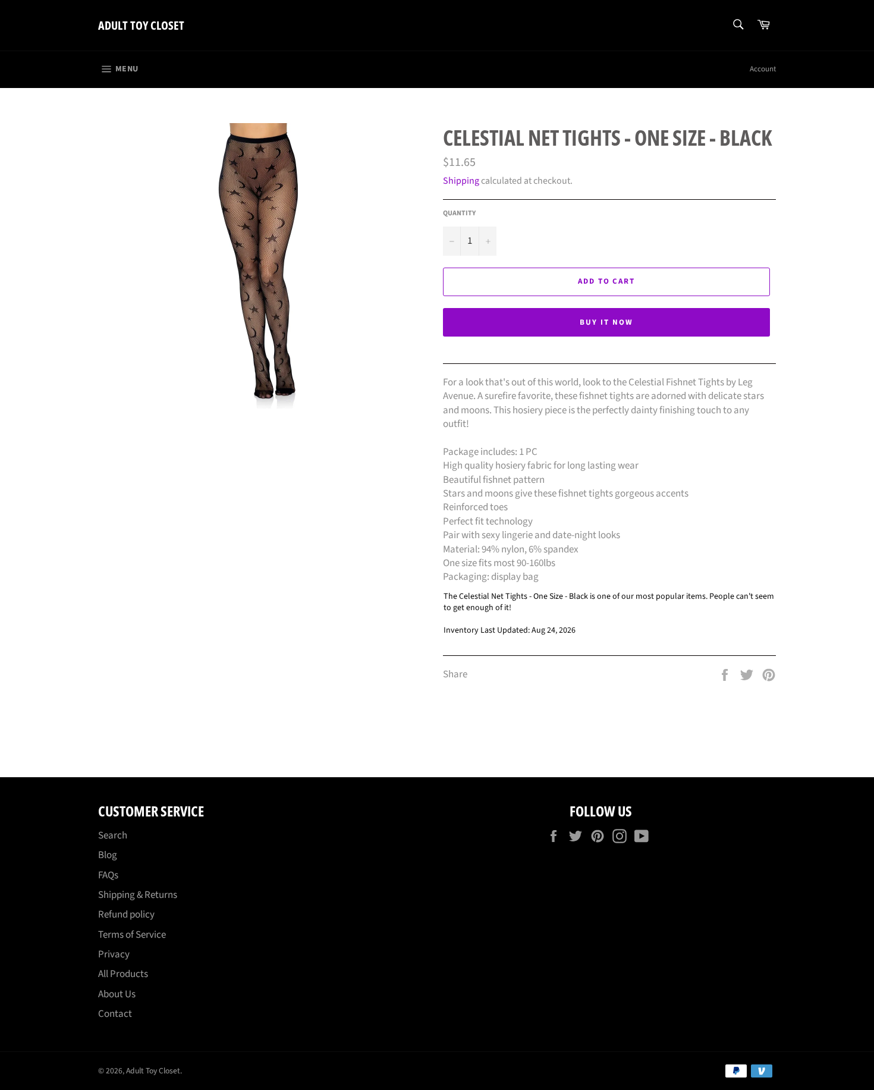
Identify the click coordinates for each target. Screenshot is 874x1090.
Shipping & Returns (137, 895)
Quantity (459, 213)
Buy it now (606, 322)
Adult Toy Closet (141, 25)
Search (112, 835)
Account (763, 69)
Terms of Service (132, 935)
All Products (123, 974)
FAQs (108, 875)
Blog (107, 855)
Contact (115, 1014)
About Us (117, 994)
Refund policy (126, 914)
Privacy (114, 954)
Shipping (461, 180)
